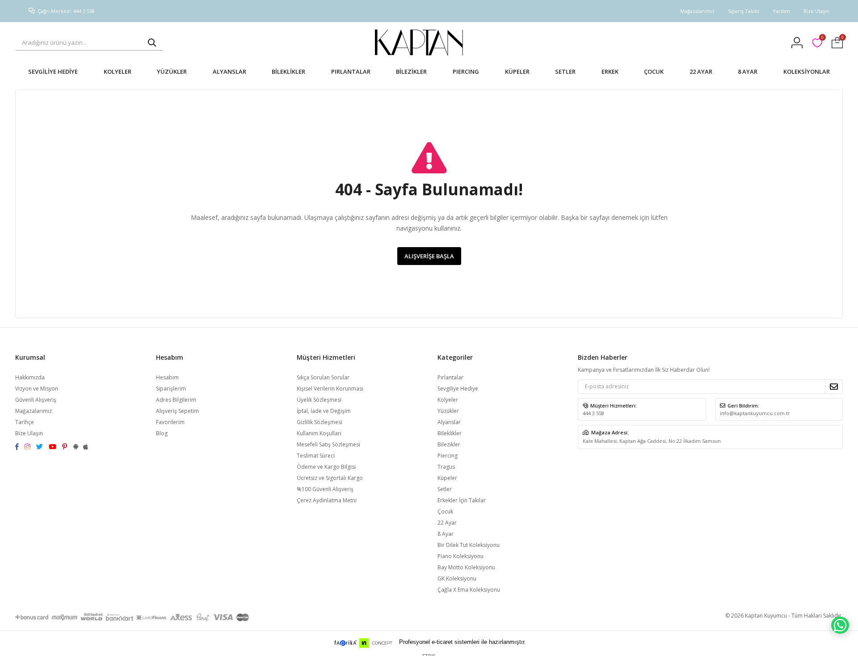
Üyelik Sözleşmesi (319, 400)
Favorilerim (822, 38)
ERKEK (609, 71)
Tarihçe (24, 422)
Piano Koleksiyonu (460, 556)
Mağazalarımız (697, 11)
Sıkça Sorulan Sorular (323, 377)
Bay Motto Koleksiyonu (466, 567)
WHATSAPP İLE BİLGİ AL (840, 625)
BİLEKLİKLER (288, 71)
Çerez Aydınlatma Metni (327, 500)
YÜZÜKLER (172, 71)
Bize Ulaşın (816, 11)
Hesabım (167, 377)
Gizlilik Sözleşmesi (319, 422)
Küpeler (447, 478)
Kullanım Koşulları (319, 433)
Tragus (446, 467)
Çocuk (445, 511)
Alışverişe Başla (429, 256)
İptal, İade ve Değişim (324, 411)
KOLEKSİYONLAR (806, 71)
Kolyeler (447, 400)
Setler (444, 489)
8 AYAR (747, 71)
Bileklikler (449, 433)
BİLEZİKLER (411, 71)
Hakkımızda (30, 377)
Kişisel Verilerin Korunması (330, 388)
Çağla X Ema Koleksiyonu (468, 589)
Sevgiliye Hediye (457, 388)
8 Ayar (445, 534)
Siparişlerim (171, 388)
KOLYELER (117, 71)
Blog (162, 433)
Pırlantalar (450, 377)
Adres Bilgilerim (176, 400)
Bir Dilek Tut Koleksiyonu (468, 545)
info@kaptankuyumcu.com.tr (755, 413)
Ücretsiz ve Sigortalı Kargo (330, 478)
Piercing (447, 455)
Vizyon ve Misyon (36, 388)
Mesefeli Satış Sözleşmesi (328, 444)
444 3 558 (593, 413)
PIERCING (466, 71)
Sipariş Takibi (743, 11)
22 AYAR (701, 71)
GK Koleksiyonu (456, 578)
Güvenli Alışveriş (35, 400)
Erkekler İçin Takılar (461, 500)
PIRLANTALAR (350, 71)
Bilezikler (448, 444)
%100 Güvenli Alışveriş (325, 489)
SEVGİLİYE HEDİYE (53, 71)
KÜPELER (517, 71)
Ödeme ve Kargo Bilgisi (326, 467)
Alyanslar (449, 422)
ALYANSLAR (229, 71)
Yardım (781, 11)
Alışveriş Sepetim (177, 411)
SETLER (565, 71)
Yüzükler (448, 411)
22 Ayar (447, 522)
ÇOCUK (654, 71)
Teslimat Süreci (316, 455)
